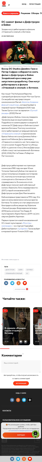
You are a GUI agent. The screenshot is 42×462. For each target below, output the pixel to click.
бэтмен (30, 270)
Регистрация (34, 4)
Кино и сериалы (10, 13)
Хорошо (21, 435)
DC (27, 273)
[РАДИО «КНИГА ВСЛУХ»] (35, 434)
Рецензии (25, 13)
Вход (24, 4)
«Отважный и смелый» (11, 134)
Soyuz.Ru (4, 4)
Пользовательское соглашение (17, 420)
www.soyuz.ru (14, 259)
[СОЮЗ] (4, 439)
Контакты (7, 410)
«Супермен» (22, 229)
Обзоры (35, 13)
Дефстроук (10, 270)
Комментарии (21, 289)
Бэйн (21, 270)
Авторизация (21, 383)
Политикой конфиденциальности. (21, 430)
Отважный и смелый (14, 273)
